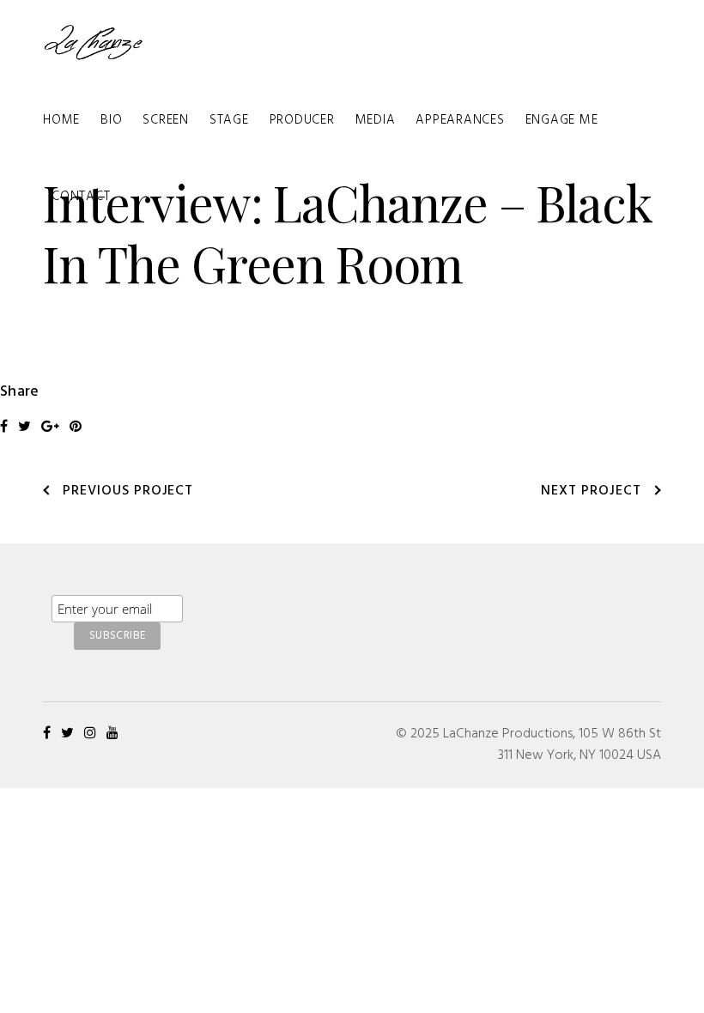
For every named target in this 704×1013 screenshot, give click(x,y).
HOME (61, 120)
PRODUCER (302, 120)
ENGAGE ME (561, 120)
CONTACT (81, 196)
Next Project (591, 491)
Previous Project (128, 491)
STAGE (229, 120)
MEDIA (375, 120)
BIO (111, 120)
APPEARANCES (460, 120)
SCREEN (166, 120)
